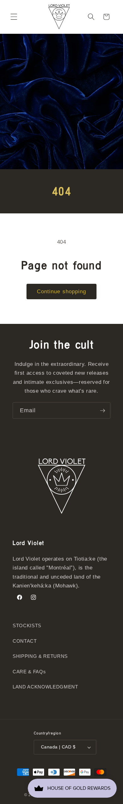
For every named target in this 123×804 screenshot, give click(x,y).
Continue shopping (61, 291)
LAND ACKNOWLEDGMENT (45, 686)
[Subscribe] (102, 410)
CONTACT (25, 641)
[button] (13, 16)
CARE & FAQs (29, 671)
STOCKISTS (27, 625)
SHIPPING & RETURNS (40, 656)
